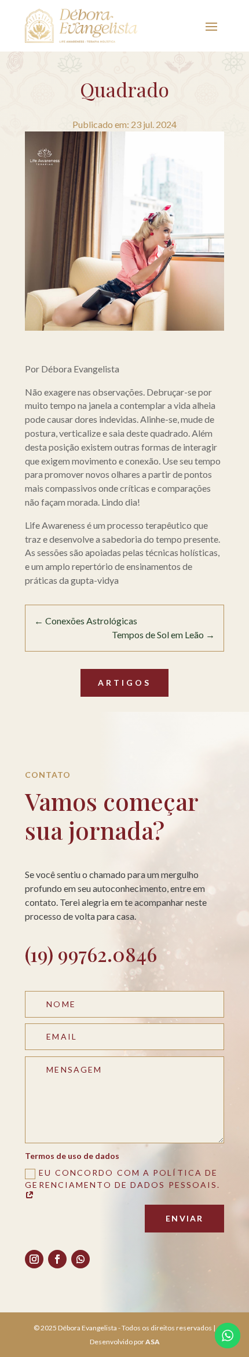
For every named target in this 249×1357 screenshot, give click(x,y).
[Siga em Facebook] (57, 1259)
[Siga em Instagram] (34, 1259)
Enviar (184, 1218)
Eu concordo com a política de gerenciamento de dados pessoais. (122, 1178)
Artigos (124, 682)
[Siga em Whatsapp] (80, 1259)
